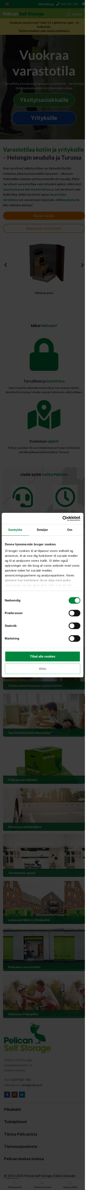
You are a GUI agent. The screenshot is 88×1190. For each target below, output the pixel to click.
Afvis (42, 668)
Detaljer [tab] (42, 529)
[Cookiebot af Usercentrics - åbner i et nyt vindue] (62, 518)
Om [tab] (69, 529)
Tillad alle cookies (42, 656)
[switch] (74, 613)
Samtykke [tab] (15, 529)
